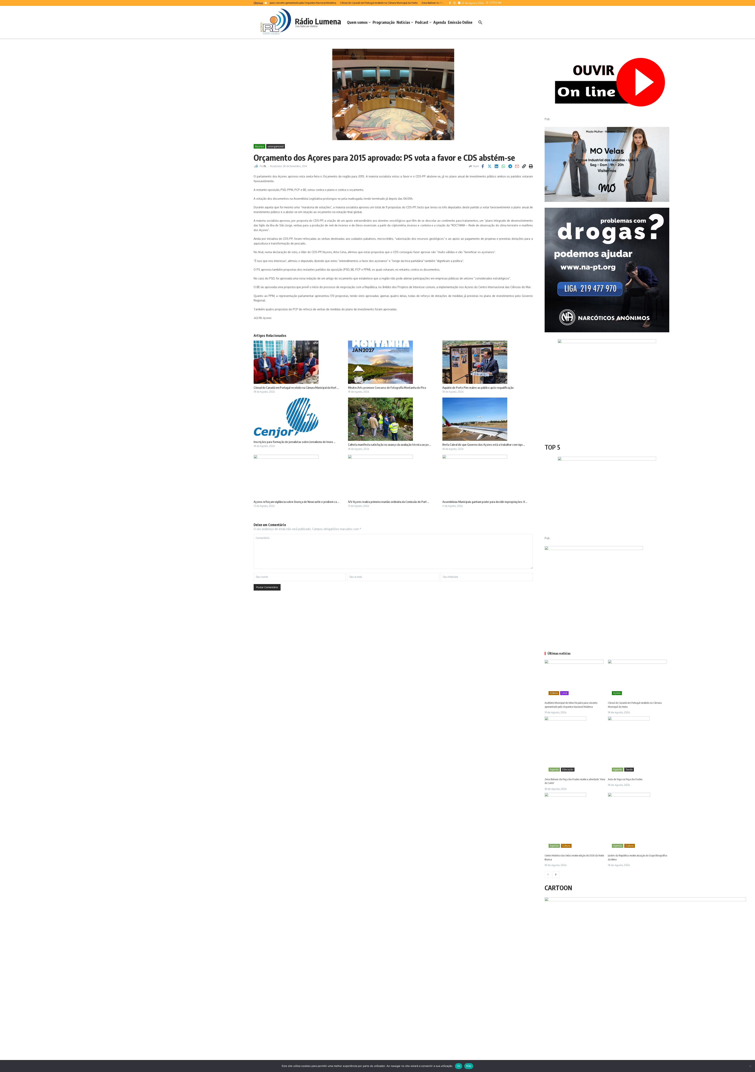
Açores (259, 146)
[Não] (750, 1066)
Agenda (439, 22)
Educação (567, 769)
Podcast (421, 22)
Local (564, 693)
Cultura (554, 693)
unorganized (276, 146)
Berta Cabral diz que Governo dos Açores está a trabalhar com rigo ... (483, 444)
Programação (384, 22)
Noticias (403, 22)
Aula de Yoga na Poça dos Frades (625, 779)
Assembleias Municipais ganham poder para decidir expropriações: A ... (484, 501)
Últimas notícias (559, 653)
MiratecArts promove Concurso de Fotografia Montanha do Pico (387, 387)
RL (265, 166)
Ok (458, 1065)
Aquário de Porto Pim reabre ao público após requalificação (478, 387)
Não (468, 1065)
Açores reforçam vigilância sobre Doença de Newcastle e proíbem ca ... (296, 501)
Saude (629, 769)
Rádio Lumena (318, 21)
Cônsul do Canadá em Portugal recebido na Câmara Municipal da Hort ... (296, 387)
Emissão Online (460, 22)
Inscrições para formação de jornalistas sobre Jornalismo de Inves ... (294, 442)
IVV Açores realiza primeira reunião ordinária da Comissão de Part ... (388, 501)
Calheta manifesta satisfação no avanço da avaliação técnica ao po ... (389, 444)
